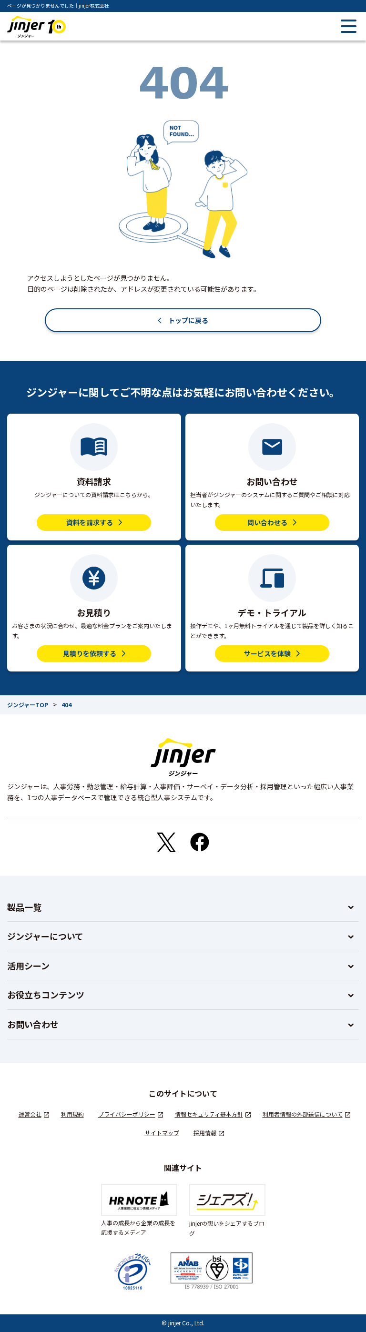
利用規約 (72, 1114)
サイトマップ (162, 1133)
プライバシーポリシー (126, 1114)
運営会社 (30, 1114)
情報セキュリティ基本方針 (209, 1114)
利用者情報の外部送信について (303, 1114)
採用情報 (204, 1133)
